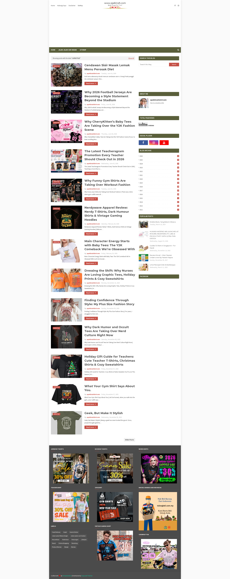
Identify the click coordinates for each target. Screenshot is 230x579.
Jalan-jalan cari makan (78, 536)
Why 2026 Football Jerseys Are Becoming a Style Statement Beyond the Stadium (108, 96)
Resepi (66, 547)
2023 (159, 168)
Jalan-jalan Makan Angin (60, 536)
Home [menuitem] (53, 50)
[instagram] (178, 6)
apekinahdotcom (93, 73)
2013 (159, 206)
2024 (159, 164)
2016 (159, 194)
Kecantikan (55, 539)
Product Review (56, 547)
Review (73, 547)
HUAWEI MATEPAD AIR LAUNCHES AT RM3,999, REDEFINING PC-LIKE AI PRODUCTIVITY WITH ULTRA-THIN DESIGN (164, 235)
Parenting (75, 543)
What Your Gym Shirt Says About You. (109, 388)
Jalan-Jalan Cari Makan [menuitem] (67, 50)
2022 (159, 171)
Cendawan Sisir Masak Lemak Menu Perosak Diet (107, 67)
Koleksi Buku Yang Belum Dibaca (163, 222)
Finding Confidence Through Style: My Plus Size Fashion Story (109, 302)
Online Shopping (64, 543)
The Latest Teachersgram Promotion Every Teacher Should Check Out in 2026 (104, 155)
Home (53, 6)
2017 (159, 191)
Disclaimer (72, 6)
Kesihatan (65, 539)
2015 (159, 198)
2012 (159, 210)
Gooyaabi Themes (86, 576)
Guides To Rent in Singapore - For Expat (163, 247)
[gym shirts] (115, 521)
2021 (159, 175)
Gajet (65, 532)
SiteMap (80, 6)
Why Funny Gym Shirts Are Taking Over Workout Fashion (107, 182)
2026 (159, 156)
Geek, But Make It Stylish (103, 413)
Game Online (74, 532)
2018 (159, 187)
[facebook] (175, 6)
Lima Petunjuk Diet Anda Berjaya (162, 265)
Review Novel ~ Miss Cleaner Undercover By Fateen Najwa (161, 256)
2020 (159, 179)
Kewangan (75, 539)
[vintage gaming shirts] (115, 560)
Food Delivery (56, 532)
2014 (159, 202)
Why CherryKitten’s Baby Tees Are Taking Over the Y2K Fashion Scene (109, 125)
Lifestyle (83, 539)
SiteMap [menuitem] (83, 50)
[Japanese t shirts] (71, 483)
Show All (131, 58)
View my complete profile (157, 103)
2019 (159, 183)
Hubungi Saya (61, 6)
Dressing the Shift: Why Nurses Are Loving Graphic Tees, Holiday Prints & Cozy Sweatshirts (109, 274)
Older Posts (129, 440)
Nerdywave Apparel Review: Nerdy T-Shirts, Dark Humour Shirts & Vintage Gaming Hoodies (106, 213)
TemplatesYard (67, 576)
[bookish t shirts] (115, 483)
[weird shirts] (159, 483)
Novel (54, 543)
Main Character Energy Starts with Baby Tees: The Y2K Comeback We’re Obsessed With (109, 245)
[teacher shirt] (71, 521)
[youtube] (164, 142)
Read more (90, 83)
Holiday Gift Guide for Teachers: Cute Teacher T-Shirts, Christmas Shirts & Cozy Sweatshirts (109, 360)
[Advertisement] (115, 29)
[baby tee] (159, 568)
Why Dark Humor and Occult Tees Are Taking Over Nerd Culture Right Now (106, 331)
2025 (159, 160)
